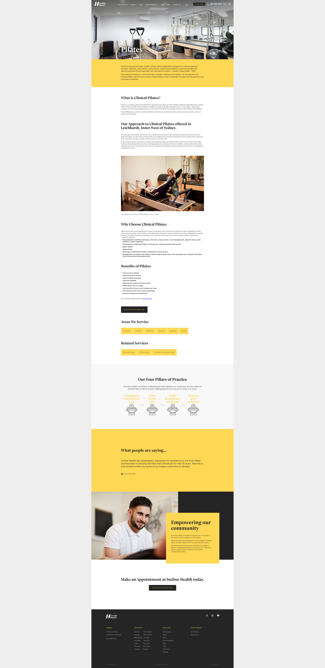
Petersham (172, 331)
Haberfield (149, 331)
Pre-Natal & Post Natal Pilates (164, 352)
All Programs (195, 632)
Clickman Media (165, 664)
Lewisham (161, 331)
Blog (162, 5)
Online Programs (151, 5)
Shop (141, 5)
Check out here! (147, 298)
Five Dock (138, 331)
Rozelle (183, 331)
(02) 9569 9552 (111, 638)
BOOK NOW (199, 4)
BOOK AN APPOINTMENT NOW (134, 309)
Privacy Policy (214, 664)
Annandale (126, 331)
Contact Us (177, 5)
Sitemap (165, 652)
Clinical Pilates (144, 352)
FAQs (168, 5)
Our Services (122, 5)
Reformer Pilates (129, 352)
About (133, 5)
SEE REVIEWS (130, 474)
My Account (195, 635)
